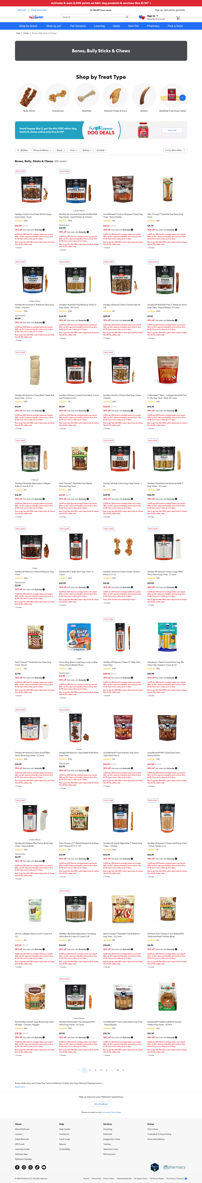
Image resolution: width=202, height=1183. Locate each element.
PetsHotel (107, 1134)
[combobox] (95, 17)
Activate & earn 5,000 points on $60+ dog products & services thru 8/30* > (101, 3)
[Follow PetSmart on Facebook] (17, 1167)
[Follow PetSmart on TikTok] (37, 1167)
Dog (18, 33)
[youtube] (44, 1167)
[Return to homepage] (36, 17)
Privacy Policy (109, 1178)
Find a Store (152, 1129)
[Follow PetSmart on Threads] (30, 1167)
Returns (62, 1144)
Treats (26, 33)
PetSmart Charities (23, 1159)
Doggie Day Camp (111, 1139)
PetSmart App (21, 1154)
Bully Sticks (29, 110)
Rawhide (86, 110)
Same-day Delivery (156, 1139)
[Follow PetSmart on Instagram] (24, 1167)
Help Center (64, 1129)
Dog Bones (58, 110)
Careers (18, 1134)
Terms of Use (96, 1178)
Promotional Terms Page (111, 1112)
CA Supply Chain (140, 1178)
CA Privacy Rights (157, 1178)
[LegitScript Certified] (155, 1167)
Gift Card (21, 10)
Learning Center (22, 1149)
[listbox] (101, 97)
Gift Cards (19, 1144)
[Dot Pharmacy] (174, 1167)
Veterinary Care (110, 1149)
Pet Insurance (109, 1154)
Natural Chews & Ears (115, 110)
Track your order (39, 10)
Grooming (107, 1129)
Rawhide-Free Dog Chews (172, 110)
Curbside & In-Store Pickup (159, 1134)
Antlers (144, 110)
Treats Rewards (22, 1139)
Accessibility (64, 1149)
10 (118, 1070)
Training (107, 1144)
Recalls (86, 1178)
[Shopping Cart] (181, 18)
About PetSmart (22, 1129)
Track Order (64, 1139)
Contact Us (64, 1134)
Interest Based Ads (124, 1178)
